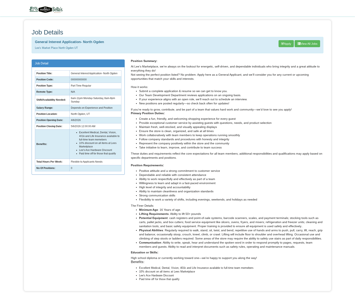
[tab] (78, 63)
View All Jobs (309, 43)
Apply (287, 43)
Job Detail (41, 63)
